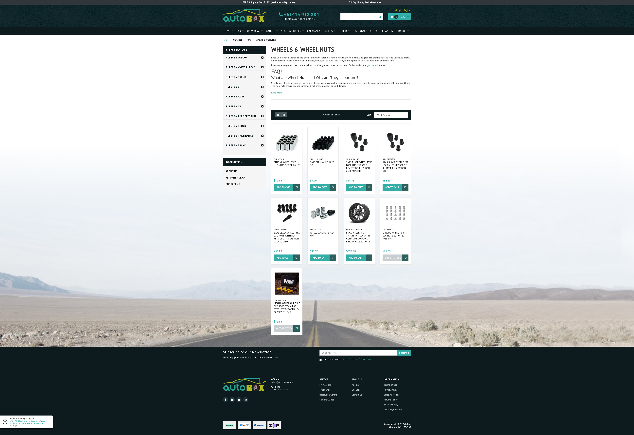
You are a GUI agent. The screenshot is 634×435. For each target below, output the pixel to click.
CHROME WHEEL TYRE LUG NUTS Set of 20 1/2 (287, 164)
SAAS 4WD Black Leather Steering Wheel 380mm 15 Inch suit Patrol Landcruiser (26, 422)
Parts (249, 39)
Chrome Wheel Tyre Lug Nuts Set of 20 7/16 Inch (394, 235)
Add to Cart (284, 187)
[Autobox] (244, 15)
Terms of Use (390, 384)
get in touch (373, 65)
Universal (254, 31)
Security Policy (391, 404)
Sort (369, 114)
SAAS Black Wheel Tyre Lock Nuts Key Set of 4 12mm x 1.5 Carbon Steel (395, 167)
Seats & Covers (291, 31)
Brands (402, 31)
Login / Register (404, 10)
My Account (325, 384)
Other (343, 31)
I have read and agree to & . (347, 359)
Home (226, 39)
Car (239, 31)
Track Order (325, 389)
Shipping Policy (391, 394)
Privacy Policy (366, 359)
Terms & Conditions (350, 359)
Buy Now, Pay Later (393, 409)
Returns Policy (235, 177)
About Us (231, 171)
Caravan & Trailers (320, 31)
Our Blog (356, 389)
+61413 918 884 (301, 14)
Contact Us (233, 184)
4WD (228, 31)
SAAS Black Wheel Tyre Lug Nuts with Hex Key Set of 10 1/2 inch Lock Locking (287, 237)
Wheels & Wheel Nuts (266, 39)
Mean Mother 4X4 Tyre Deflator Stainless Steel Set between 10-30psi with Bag (287, 308)
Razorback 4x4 (363, 31)
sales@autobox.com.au (300, 19)
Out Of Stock (393, 257)
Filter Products (236, 50)
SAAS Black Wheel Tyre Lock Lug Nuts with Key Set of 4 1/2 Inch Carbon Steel (359, 167)
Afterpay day (384, 31)
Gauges (271, 31)
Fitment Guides (326, 399)
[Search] (379, 16)
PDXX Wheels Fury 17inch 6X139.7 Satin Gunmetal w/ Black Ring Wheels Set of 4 (358, 237)
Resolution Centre (328, 394)
